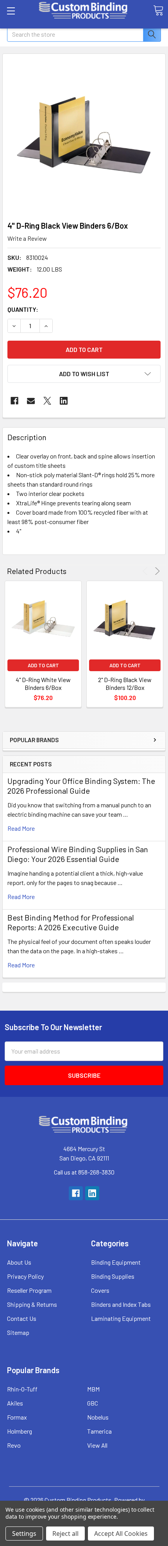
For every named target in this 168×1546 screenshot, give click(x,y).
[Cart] (158, 10)
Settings (24, 1533)
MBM (93, 1389)
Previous (146, 571)
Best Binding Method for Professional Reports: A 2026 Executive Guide (70, 922)
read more (21, 828)
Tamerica (99, 1431)
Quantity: (22, 309)
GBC (92, 1403)
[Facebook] (14, 401)
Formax (17, 1417)
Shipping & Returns (32, 1304)
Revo (14, 1445)
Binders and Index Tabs (121, 1304)
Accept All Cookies (121, 1533)
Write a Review (27, 238)
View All (97, 1445)
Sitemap (18, 1332)
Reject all (65, 1533)
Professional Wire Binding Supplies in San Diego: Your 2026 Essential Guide (77, 854)
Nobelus (98, 1417)
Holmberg (19, 1431)
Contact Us (21, 1318)
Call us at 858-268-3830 (84, 1172)
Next (156, 571)
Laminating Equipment (121, 1318)
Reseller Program (29, 1290)
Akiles (15, 1403)
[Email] (31, 401)
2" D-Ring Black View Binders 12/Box (125, 683)
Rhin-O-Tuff (22, 1389)
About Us (19, 1262)
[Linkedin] (64, 401)
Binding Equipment (116, 1262)
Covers (100, 1290)
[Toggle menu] (10, 10)
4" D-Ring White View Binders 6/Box (43, 683)
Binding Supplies (112, 1276)
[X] (47, 401)
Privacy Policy (25, 1276)
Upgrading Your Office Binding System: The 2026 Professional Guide (81, 785)
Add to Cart (43, 665)
